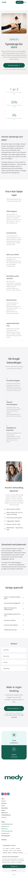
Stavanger (18, 848)
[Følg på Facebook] (2, 794)
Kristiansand (5, 850)
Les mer (19, 862)
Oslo (4, 848)
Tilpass (14, 874)
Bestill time (19, 2)
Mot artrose (6, 656)
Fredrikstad (14, 852)
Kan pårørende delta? (10, 620)
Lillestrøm (5, 852)
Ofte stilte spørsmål (6, 831)
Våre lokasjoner (5, 835)
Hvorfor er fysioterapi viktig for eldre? (12, 597)
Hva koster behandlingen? (11, 625)
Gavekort (3, 817)
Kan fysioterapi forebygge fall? (12, 603)
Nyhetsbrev (4, 829)
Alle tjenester (6, 668)
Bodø (14, 850)
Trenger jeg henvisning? (10, 630)
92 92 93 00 (14, 757)
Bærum (9, 852)
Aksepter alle (14, 866)
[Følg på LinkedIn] (8, 794)
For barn (5, 662)
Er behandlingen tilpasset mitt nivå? (12, 614)
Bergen (7, 848)
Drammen (20, 852)
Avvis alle (14, 870)
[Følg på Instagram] (5, 794)
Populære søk (5, 833)
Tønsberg (19, 850)
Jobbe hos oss (5, 826)
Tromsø (10, 850)
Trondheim (12, 848)
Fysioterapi (6, 650)
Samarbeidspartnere (7, 824)
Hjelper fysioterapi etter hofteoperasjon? (10, 608)
